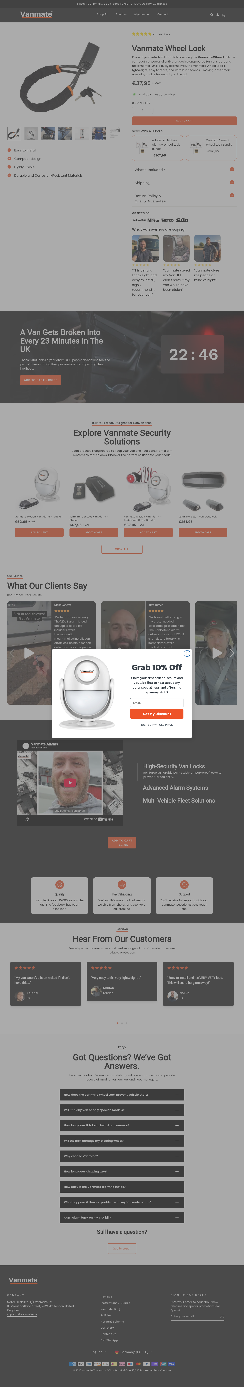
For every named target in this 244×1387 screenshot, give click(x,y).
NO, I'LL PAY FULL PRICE (157, 725)
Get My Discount (157, 713)
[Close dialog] (187, 653)
